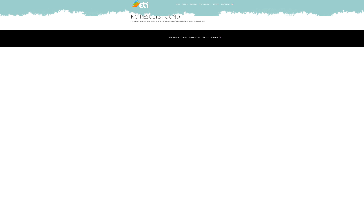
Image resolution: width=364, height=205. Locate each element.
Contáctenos (225, 4)
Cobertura (216, 4)
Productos (193, 4)
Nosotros (185, 4)
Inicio (178, 4)
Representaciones (204, 4)
